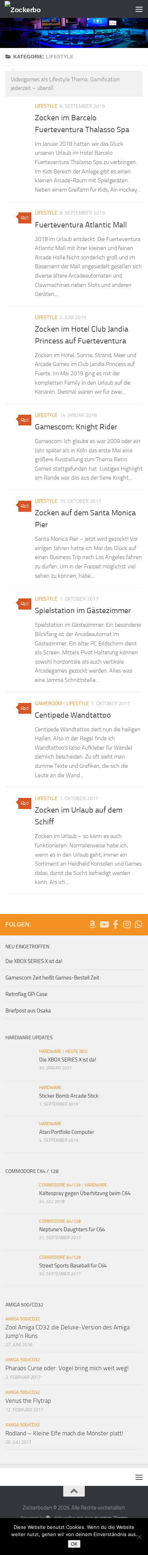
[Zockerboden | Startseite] (29, 9)
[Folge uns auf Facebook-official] (115, 924)
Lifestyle (46, 106)
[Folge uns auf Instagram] (126, 924)
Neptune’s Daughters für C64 (72, 1229)
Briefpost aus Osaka (28, 1010)
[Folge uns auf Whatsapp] (138, 924)
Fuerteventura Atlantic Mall (81, 225)
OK (74, 1544)
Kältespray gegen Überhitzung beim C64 (84, 1193)
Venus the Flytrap (28, 1400)
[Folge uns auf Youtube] (104, 924)
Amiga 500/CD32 (22, 1318)
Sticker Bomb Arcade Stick (68, 1096)
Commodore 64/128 (60, 1185)
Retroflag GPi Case (26, 994)
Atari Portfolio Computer (66, 1132)
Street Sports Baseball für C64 (73, 1265)
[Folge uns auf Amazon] (92, 924)
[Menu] (139, 9)
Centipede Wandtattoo (73, 715)
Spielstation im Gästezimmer (83, 610)
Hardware (50, 1051)
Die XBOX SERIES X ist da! (34, 961)
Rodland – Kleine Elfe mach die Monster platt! (64, 1433)
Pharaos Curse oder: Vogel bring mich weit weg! (67, 1368)
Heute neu (76, 1051)
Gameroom (48, 704)
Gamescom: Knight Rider (76, 427)
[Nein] (139, 1536)
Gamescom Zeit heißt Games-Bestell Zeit (52, 977)
